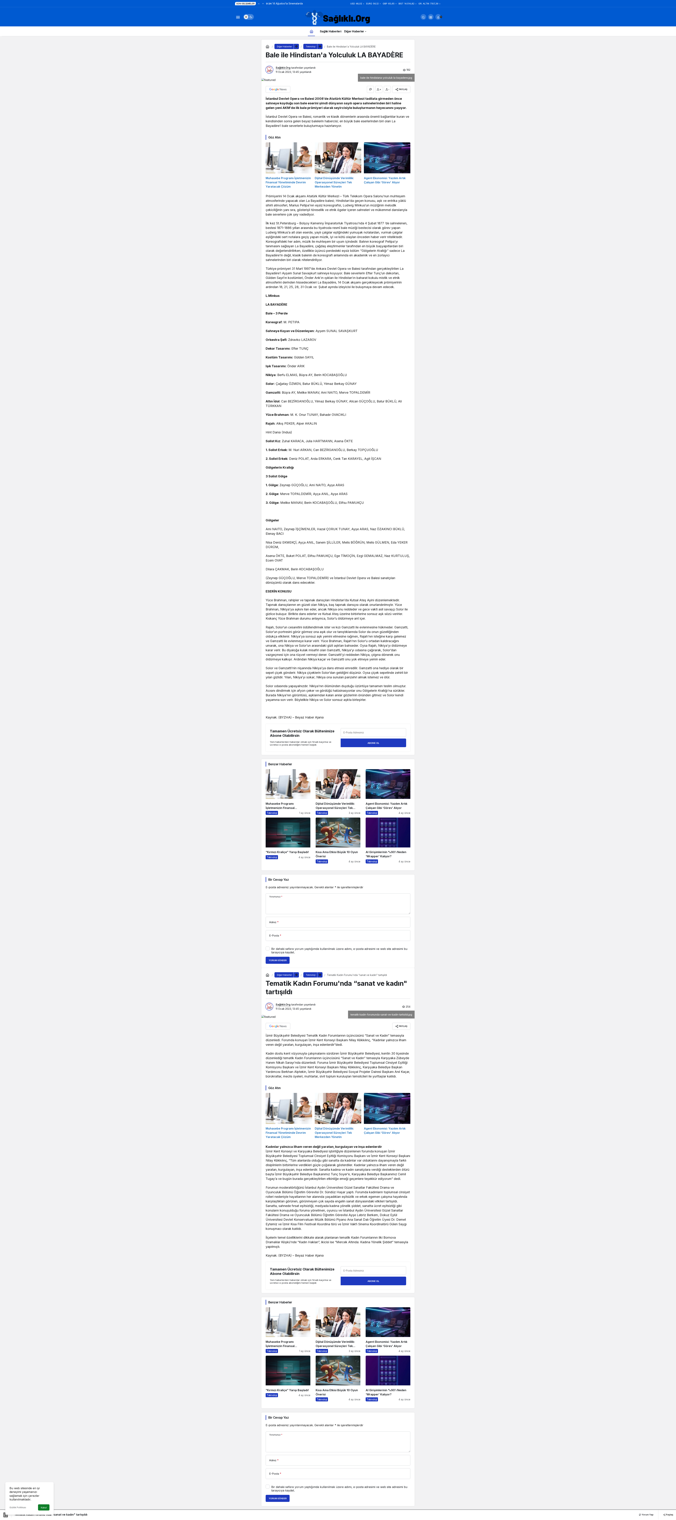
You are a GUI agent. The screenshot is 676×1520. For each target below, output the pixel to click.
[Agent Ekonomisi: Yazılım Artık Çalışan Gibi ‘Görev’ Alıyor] (387, 165)
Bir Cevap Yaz (278, 879)
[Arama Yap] (423, 17)
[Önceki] (259, 3)
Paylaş (669, 1514)
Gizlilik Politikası (18, 1507)
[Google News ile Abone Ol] (278, 89)
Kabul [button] (44, 1507)
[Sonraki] (263, 3)
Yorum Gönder (278, 960)
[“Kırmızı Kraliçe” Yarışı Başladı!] (288, 840)
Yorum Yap (647, 1514)
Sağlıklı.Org (283, 67)
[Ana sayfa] (311, 31)
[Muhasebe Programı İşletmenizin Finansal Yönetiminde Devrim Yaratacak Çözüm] (289, 165)
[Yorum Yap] (370, 89)
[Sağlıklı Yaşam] (338, 18)
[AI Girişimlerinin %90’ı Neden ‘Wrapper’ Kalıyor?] (388, 840)
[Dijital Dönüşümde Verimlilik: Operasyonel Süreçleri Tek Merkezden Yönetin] (338, 165)
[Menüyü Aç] (238, 17)
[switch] (248, 17)
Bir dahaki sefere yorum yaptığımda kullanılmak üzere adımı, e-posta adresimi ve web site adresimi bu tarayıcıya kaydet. (339, 950)
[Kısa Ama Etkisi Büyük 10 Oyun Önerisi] (338, 840)
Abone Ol (373, 743)
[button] (431, 17)
